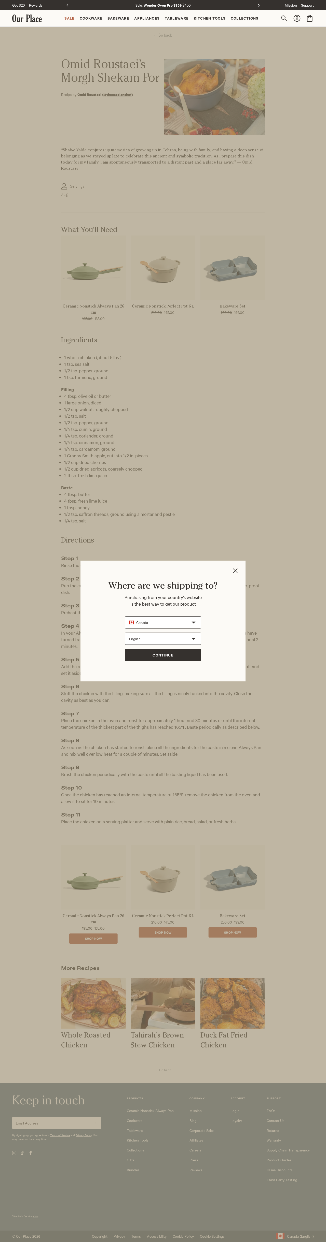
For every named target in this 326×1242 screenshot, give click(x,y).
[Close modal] (235, 571)
